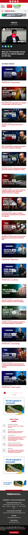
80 (15, 394)
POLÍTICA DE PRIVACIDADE (18, 500)
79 (13, 394)
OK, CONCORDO (14, 532)
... (23, 393)
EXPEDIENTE (6, 500)
